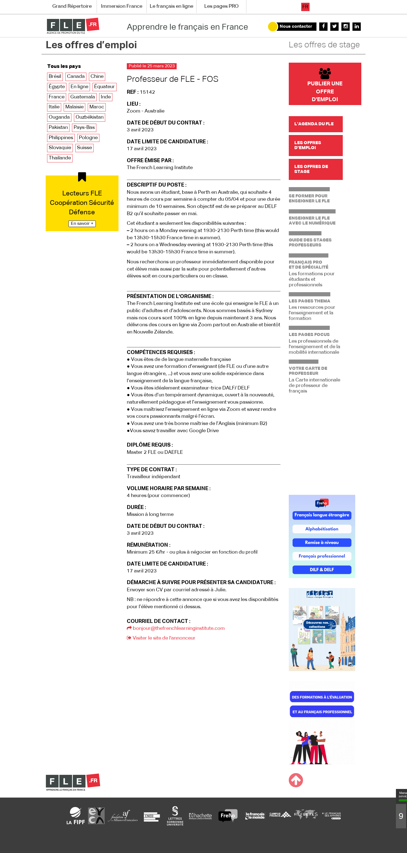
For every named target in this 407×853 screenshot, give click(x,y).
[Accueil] (73, 25)
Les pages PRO (221, 6)
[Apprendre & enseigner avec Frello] (228, 815)
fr (305, 6)
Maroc (96, 107)
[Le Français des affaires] (331, 815)
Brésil (55, 76)
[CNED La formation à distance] (152, 815)
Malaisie (74, 107)
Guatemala (82, 97)
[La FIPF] (76, 815)
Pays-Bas (84, 127)
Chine (97, 76)
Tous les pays (64, 66)
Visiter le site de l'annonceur (163, 638)
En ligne (79, 86)
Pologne (88, 137)
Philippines (61, 137)
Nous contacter (296, 26)
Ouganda (59, 117)
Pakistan (58, 127)
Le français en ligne (171, 6)
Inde (106, 97)
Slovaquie (60, 147)
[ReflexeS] (306, 815)
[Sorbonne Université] (175, 815)
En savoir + (82, 223)
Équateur (104, 86)
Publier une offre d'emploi (324, 91)
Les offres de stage (324, 45)
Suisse (84, 147)
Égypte (57, 86)
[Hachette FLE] (200, 815)
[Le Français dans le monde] (255, 815)
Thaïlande (60, 158)
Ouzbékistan (90, 117)
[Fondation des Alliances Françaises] (123, 815)
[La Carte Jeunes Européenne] (96, 815)
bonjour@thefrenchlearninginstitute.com (178, 628)
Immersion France (121, 6)
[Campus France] (280, 815)
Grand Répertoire (72, 6)
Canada (76, 76)
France (57, 97)
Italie (54, 107)
